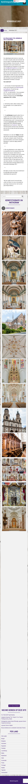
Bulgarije (3, 741)
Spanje (3, 767)
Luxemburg (4, 750)
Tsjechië (3, 770)
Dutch (17, 1)
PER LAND (4, 736)
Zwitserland (4, 772)
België (3, 738)
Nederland (3, 755)
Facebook (14, 125)
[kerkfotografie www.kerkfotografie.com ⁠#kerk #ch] (14, 322)
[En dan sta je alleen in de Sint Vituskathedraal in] (14, 470)
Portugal (3, 765)
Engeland (3, 746)
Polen (2, 762)
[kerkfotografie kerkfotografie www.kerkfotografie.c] (14, 297)
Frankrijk (3, 748)
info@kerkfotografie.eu (11, 68)
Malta (2, 753)
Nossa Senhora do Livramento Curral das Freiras (13, 727)
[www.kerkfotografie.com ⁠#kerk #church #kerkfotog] (14, 544)
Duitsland (3, 743)
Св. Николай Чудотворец (8, 715)
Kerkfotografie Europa (10, 2)
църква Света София (6, 725)
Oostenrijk (3, 760)
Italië (2, 758)
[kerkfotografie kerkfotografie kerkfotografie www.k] (14, 223)
